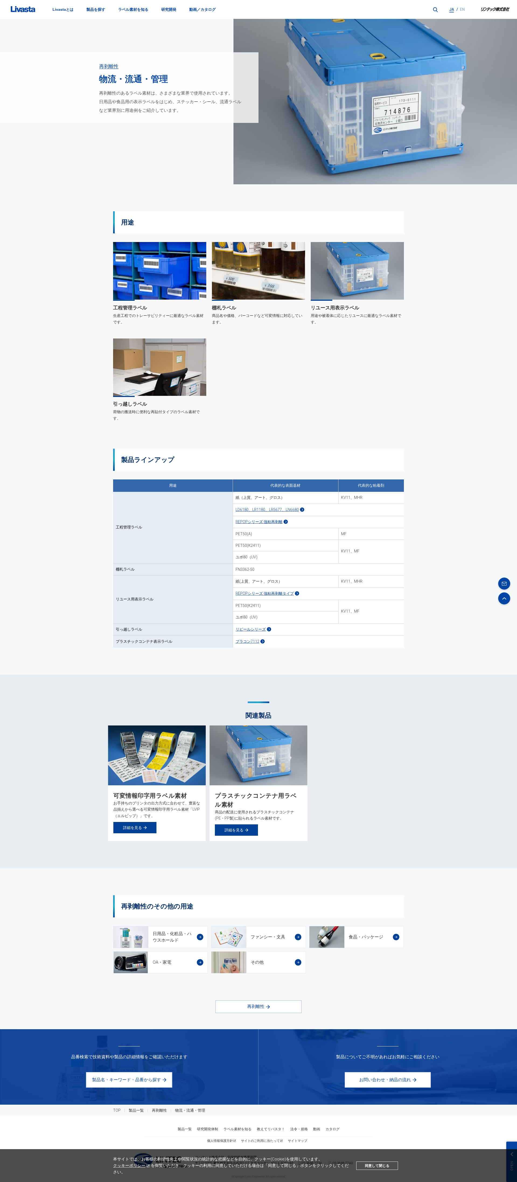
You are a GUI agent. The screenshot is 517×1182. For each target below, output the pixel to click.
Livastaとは (63, 9)
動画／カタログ (202, 9)
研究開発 (168, 9)
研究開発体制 (207, 1129)
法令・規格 (299, 1129)
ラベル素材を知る (133, 9)
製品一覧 (136, 1110)
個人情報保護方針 (220, 1140)
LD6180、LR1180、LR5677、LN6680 (267, 509)
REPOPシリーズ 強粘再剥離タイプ (265, 593)
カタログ (333, 1129)
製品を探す (95, 9)
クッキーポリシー (129, 1165)
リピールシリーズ (251, 629)
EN (462, 9)
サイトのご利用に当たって (260, 1140)
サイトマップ (297, 1140)
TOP (117, 1110)
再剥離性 (108, 66)
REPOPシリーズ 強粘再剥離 (259, 522)
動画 (316, 1129)
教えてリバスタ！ (271, 1129)
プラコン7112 (247, 641)
